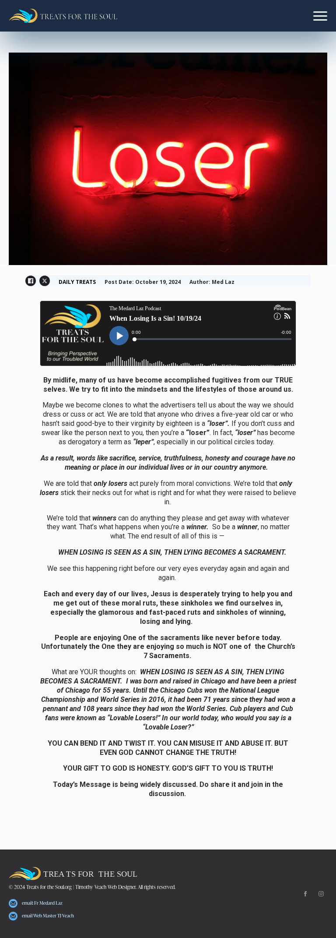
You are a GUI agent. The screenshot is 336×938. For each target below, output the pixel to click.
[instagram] (321, 894)
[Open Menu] (320, 16)
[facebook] (305, 894)
